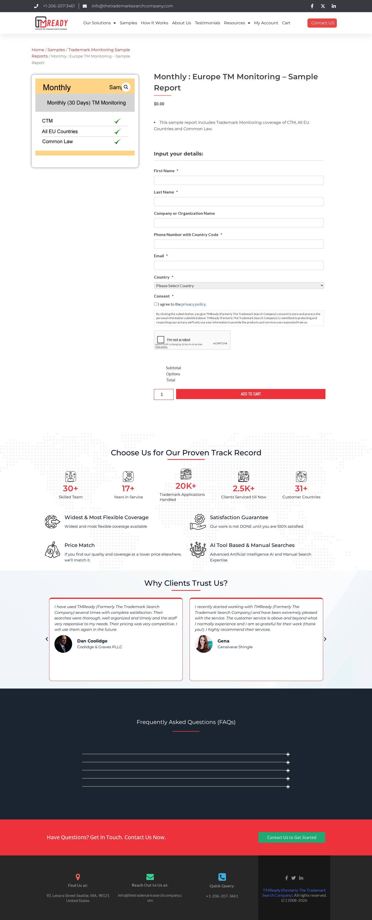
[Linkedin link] (301, 877)
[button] (126, 87)
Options (173, 373)
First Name (166, 170)
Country (163, 277)
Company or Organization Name (184, 213)
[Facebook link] (286, 877)
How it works (154, 23)
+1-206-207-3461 (222, 895)
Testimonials (207, 23)
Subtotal (173, 367)
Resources (234, 23)
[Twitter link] (293, 877)
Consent (164, 295)
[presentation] (192, 340)
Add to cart (251, 394)
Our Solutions (97, 23)
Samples (128, 23)
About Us (181, 23)
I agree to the (182, 304)
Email (161, 255)
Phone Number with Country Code (188, 234)
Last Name (166, 191)
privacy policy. (193, 304)
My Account (266, 23)
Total (170, 379)
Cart (286, 23)
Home (38, 49)
